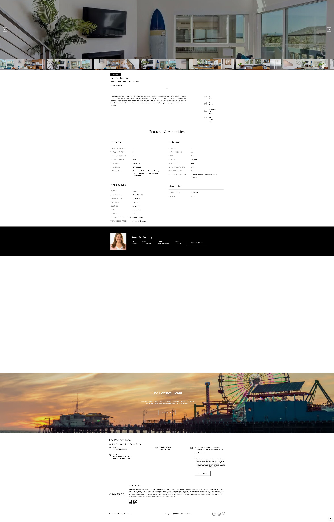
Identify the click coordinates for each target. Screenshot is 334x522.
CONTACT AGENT (197, 242)
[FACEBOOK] (214, 514)
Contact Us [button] (167, 412)
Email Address (200, 453)
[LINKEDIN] (219, 514)
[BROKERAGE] (223, 514)
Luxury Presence (124, 514)
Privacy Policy (213, 466)
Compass (192, 489)
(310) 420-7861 (147, 243)
